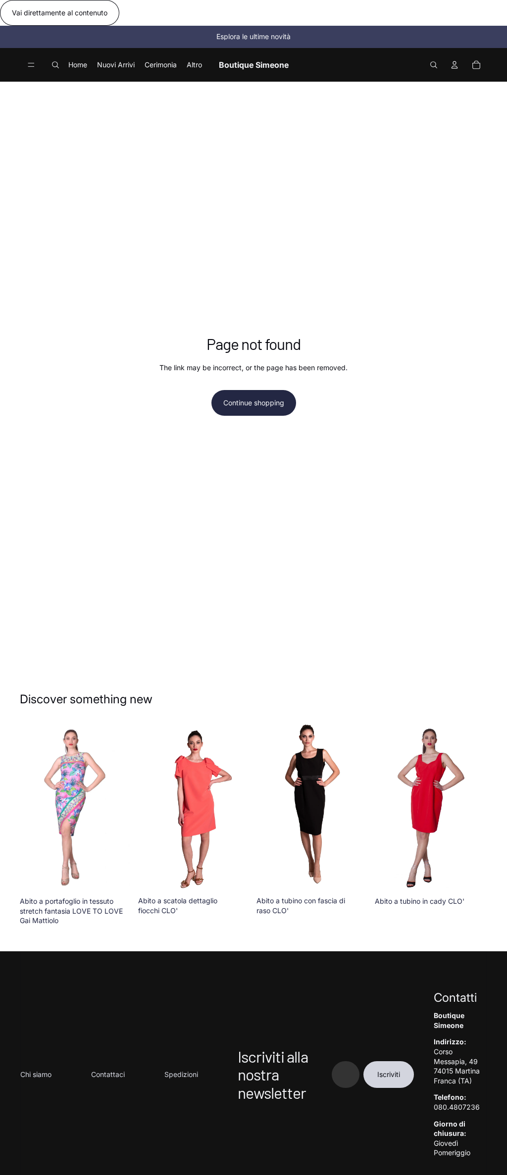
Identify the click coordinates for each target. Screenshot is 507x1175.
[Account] (454, 65)
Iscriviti (388, 1074)
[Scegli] (472, 877)
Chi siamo (35, 1074)
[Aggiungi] (117, 877)
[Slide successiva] (121, 808)
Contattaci (108, 1074)
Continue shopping (253, 402)
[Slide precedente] (31, 808)
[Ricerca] (55, 65)
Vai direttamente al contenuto (59, 12)
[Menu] (31, 64)
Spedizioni (181, 1074)
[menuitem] (194, 64)
